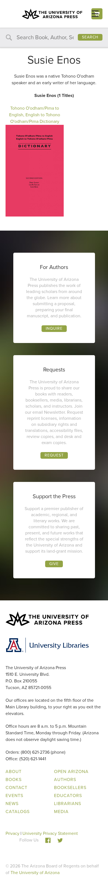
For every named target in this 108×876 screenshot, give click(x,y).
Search (90, 37)
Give (54, 564)
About (14, 771)
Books (14, 779)
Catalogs (18, 811)
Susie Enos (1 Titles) (54, 95)
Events (14, 795)
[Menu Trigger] (95, 13)
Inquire (54, 328)
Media (61, 811)
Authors (65, 779)
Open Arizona (71, 771)
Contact (16, 787)
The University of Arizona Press (52, 13)
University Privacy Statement (50, 833)
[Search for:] (54, 38)
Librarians (67, 803)
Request (54, 455)
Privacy (12, 833)
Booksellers (70, 787)
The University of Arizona (35, 872)
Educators (68, 795)
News (12, 803)
